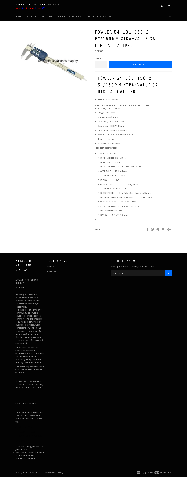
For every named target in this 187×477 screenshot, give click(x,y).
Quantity (99, 59)
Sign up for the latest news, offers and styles (133, 266)
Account (168, 16)
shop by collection (69, 16)
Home (18, 16)
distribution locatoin (99, 16)
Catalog (31, 16)
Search (50, 266)
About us (47, 16)
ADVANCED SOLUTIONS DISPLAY (37, 4)
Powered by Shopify (55, 473)
